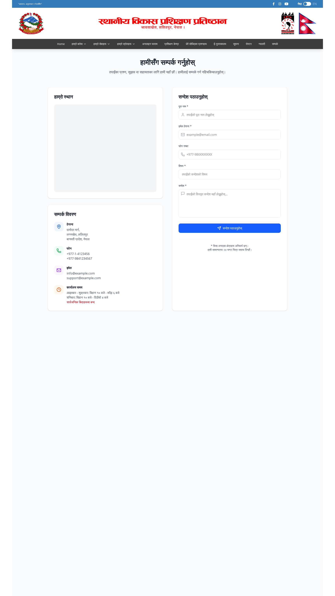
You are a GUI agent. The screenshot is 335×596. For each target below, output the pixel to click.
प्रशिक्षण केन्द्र (171, 44)
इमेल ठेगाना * (185, 126)
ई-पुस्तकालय (220, 44)
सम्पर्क (275, 44)
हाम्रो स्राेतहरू (124, 44)
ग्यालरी (262, 44)
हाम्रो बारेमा (77, 44)
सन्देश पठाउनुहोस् (232, 228)
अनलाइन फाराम (149, 44)
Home (61, 44)
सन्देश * (183, 186)
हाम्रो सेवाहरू (99, 44)
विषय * (182, 166)
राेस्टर (249, 44)
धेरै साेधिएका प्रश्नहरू (196, 44)
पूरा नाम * (183, 106)
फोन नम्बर (183, 146)
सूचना (236, 44)
